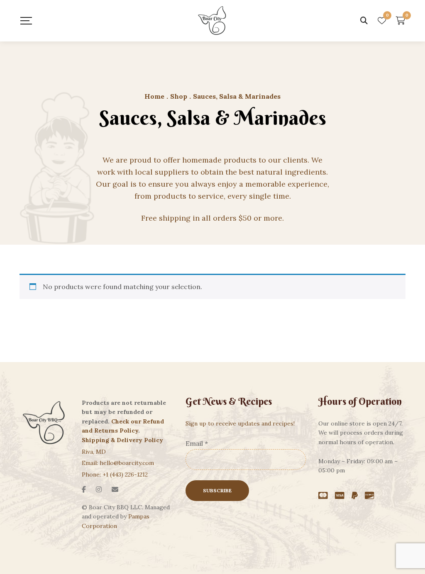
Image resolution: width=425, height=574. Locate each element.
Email (197, 443)
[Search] (364, 20)
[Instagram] (99, 489)
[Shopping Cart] (400, 21)
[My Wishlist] (382, 21)
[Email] (115, 489)
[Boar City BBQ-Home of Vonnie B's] (212, 20)
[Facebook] (84, 489)
